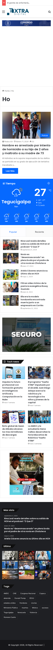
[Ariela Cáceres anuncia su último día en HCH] (11, 274)
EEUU (32, 598)
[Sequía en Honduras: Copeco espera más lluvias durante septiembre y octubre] (10, 575)
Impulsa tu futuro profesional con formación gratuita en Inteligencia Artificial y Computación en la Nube (12, 391)
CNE (14, 593)
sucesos (45, 608)
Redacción (8, 141)
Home (7, 91)
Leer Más (10, 171)
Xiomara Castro (10, 617)
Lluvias (34, 603)
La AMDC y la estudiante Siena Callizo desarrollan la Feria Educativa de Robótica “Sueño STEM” (39, 433)
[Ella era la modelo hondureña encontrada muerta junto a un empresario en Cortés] (11, 300)
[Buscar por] (49, 13)
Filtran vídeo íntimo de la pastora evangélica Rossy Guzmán (34, 286)
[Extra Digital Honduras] (18, 12)
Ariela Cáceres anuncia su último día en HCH (34, 272)
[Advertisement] (26, 56)
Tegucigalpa (8, 612)
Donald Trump (20, 598)
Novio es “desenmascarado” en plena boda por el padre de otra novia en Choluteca (35, 259)
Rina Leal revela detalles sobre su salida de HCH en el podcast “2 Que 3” (35, 244)
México (35, 608)
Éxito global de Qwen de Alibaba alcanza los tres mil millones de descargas (13, 430)
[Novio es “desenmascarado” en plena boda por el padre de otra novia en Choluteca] (11, 258)
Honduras (23, 603)
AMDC (6, 593)
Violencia (33, 612)
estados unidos (10, 603)
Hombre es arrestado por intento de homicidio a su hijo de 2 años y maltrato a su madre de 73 (26, 149)
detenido (7, 598)
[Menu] (3, 13)
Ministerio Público (11, 608)
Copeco (42, 593)
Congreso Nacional (27, 593)
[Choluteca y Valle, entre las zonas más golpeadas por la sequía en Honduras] (43, 575)
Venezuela (21, 612)
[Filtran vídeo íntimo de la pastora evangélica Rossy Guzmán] (11, 287)
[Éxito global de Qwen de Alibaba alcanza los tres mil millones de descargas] (13, 416)
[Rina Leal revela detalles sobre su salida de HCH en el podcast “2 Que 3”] (11, 245)
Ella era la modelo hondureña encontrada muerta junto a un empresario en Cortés (33, 301)
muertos (25, 608)
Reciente (39, 232)
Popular (13, 232)
